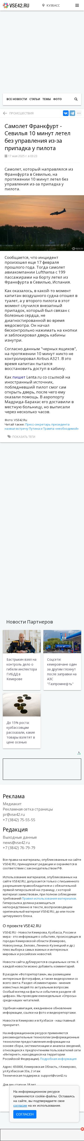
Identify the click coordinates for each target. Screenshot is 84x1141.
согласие (20, 1105)
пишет (19, 377)
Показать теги (23, 437)
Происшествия (21, 113)
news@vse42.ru (16, 842)
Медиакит (12, 803)
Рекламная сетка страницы (28, 809)
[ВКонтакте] (66, 113)
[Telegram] (72, 113)
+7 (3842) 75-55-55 (19, 819)
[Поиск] (76, 99)
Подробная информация (58, 1059)
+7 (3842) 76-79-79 (19, 847)
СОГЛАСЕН (25, 1114)
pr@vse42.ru (14, 814)
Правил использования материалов (49, 898)
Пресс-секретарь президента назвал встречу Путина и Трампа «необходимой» (42, 426)
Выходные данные (20, 837)
